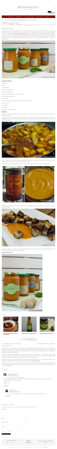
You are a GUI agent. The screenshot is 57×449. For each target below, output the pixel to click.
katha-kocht (11, 390)
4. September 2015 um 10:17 (12, 375)
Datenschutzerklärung (35, 360)
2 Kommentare (19, 24)
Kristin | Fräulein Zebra (11, 374)
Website (3, 426)
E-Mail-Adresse (5, 422)
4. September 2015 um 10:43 (14, 391)
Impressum (28, 440)
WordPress (45, 447)
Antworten (6, 385)
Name (3, 418)
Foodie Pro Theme (28, 447)
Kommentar (4, 409)
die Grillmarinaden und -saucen (20, 33)
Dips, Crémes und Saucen (30, 338)
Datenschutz (28, 442)
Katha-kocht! (28, 7)
